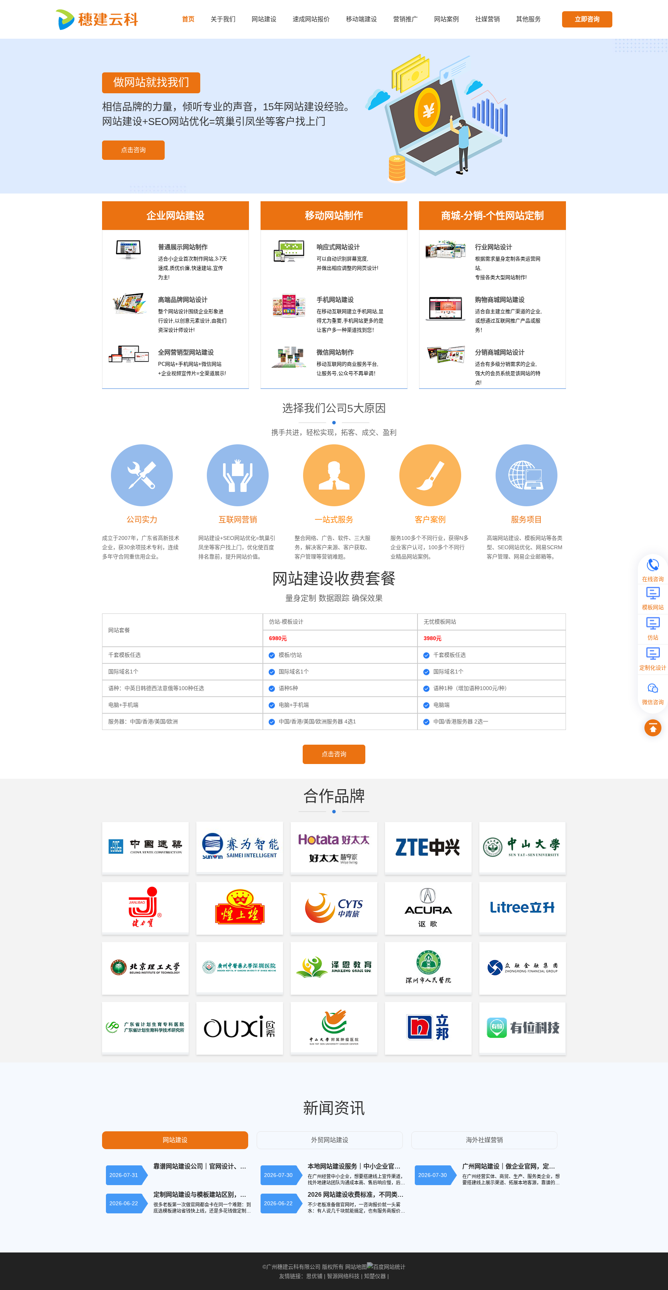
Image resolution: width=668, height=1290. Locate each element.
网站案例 (446, 19)
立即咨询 (587, 19)
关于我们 (223, 19)
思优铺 (314, 1276)
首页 (188, 19)
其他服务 (528, 19)
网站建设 (264, 19)
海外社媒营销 (484, 1140)
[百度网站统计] (386, 1267)
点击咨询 (133, 150)
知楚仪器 (375, 1276)
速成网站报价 (311, 19)
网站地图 (356, 1267)
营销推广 (405, 19)
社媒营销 (487, 19)
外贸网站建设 (329, 1140)
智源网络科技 (343, 1276)
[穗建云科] (99, 19)
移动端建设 (361, 19)
